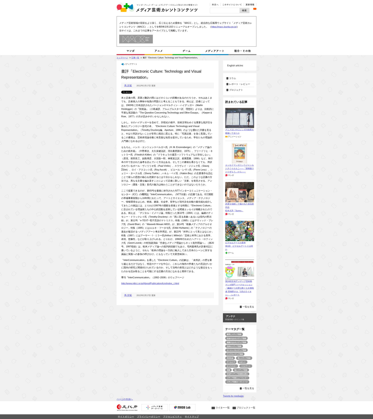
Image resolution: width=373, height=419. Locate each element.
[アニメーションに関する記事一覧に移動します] (159, 51)
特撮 (228, 370)
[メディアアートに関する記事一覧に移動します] (214, 51)
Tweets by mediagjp (233, 396)
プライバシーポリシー (148, 416)
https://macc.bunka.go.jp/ (224, 27)
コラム (232, 78)
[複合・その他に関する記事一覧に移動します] (242, 51)
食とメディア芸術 (240, 370)
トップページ (122, 58)
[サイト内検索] (225, 10)
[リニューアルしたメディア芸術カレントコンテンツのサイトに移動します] (136, 39)
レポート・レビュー (239, 84)
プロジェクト (236, 90)
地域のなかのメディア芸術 (236, 342)
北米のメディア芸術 (234, 346)
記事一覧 (135, 58)
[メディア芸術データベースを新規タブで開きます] (154, 407)
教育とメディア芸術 (234, 334)
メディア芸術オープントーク (237, 382)
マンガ (231, 175)
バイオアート (245, 366)
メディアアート (130, 64)
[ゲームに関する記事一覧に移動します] (186, 51)
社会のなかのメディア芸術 (236, 338)
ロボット (242, 362)
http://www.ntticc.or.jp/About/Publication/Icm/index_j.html (150, 283)
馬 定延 (128, 85)
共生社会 (230, 358)
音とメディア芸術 (244, 358)
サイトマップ (192, 416)
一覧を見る (248, 307)
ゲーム (231, 253)
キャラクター (231, 366)
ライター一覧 (223, 407)
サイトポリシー (126, 416)
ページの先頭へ (125, 399)
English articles (235, 65)
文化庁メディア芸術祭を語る (237, 374)
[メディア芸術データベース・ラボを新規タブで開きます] (182, 407)
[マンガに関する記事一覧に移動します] (131, 51)
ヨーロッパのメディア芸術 (236, 350)
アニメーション (234, 136)
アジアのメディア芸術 (235, 354)
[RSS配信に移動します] (254, 9)
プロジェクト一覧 (246, 407)
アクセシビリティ (172, 416)
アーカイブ (231, 362)
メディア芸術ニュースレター (237, 378)
